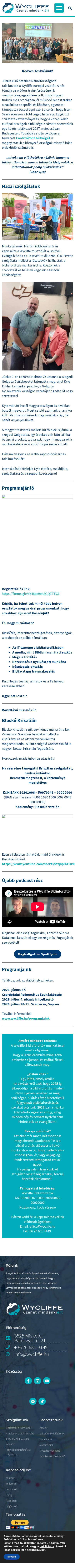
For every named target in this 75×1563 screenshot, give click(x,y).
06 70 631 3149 (40, 1231)
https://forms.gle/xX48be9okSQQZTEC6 (30, 593)
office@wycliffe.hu (42, 1226)
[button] (59, 8)
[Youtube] (46, 1380)
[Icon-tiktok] (42, 1401)
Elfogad (12, 1556)
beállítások (47, 1546)
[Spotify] (33, 1401)
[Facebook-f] (28, 1380)
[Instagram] (37, 1380)
